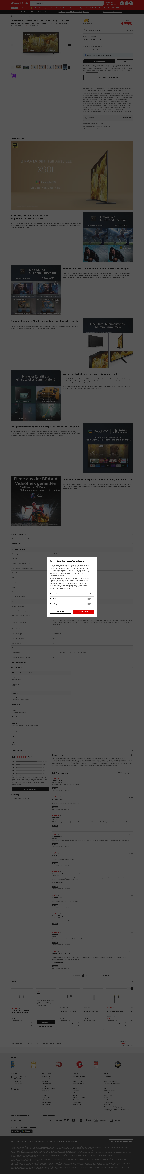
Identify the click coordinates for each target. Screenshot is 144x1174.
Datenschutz (53, 590)
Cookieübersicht (67, 590)
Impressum (59, 590)
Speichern (60, 612)
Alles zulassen (83, 612)
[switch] (89, 599)
